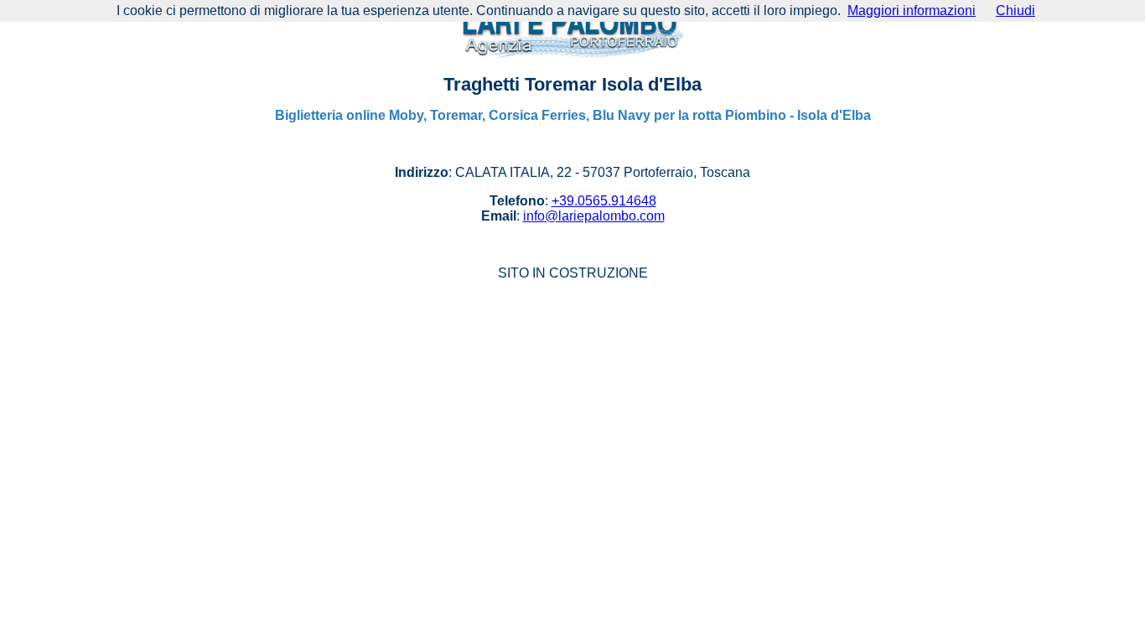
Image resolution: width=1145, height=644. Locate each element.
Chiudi (1015, 10)
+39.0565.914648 (604, 201)
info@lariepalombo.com (594, 216)
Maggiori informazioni (911, 10)
